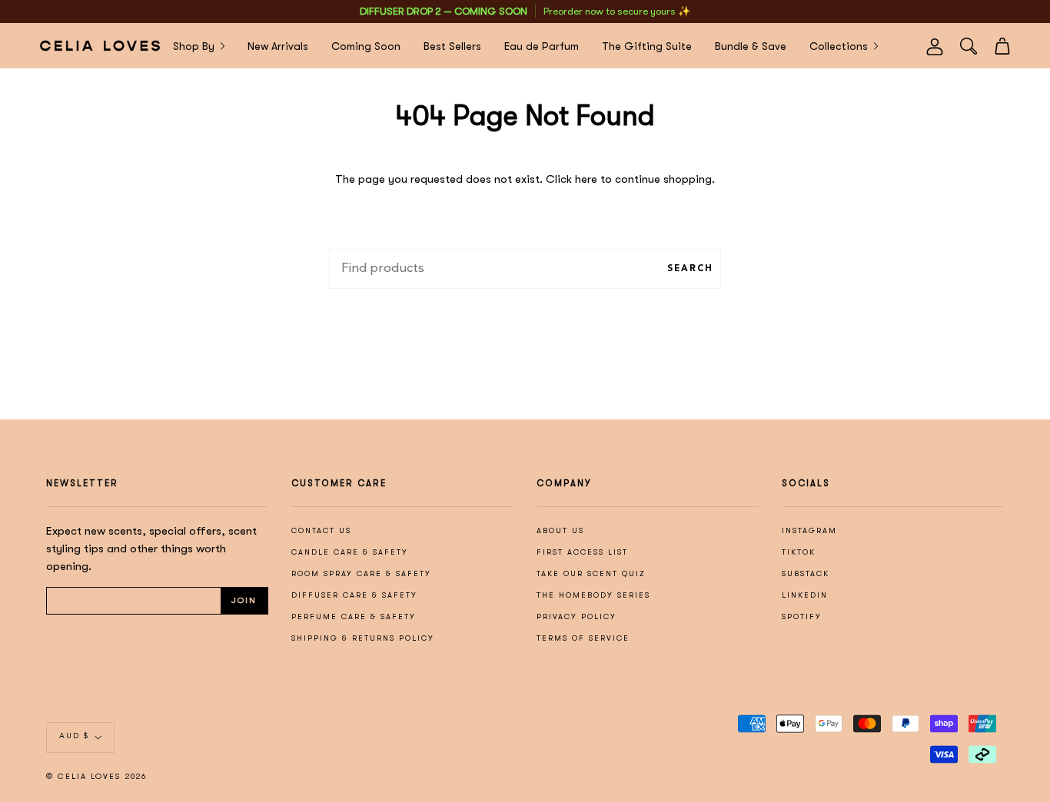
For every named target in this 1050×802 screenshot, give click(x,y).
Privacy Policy (576, 616)
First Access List (582, 552)
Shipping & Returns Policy (362, 638)
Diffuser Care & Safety (354, 595)
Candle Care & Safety (349, 552)
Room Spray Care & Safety (361, 573)
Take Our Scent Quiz (591, 573)
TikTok (799, 552)
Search (690, 268)
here (586, 179)
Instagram (809, 530)
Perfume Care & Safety (353, 616)
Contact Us (321, 530)
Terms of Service (583, 638)
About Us (560, 530)
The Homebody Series (593, 595)
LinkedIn (805, 595)
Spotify (802, 616)
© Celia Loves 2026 (96, 776)
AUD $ (74, 736)
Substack (805, 573)
